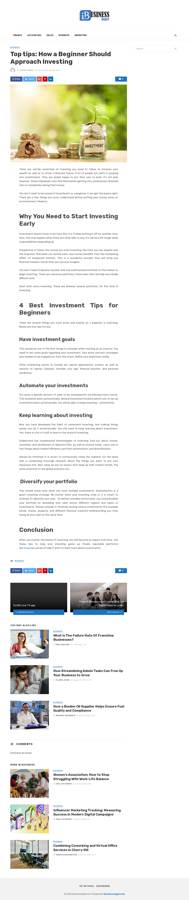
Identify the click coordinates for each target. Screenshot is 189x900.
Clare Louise (26, 70)
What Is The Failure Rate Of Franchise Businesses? (83, 637)
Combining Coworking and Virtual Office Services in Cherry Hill (85, 848)
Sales (49, 35)
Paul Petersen (64, 784)
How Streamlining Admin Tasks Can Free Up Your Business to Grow (88, 673)
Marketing (81, 35)
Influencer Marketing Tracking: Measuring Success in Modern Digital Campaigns (87, 812)
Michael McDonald (65, 715)
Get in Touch (86, 886)
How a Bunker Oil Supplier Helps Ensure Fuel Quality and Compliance (88, 708)
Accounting (34, 35)
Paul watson (62, 645)
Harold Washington (66, 855)
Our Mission (103, 886)
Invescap (29, 547)
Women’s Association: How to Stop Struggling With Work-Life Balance (81, 777)
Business (64, 35)
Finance (17, 35)
